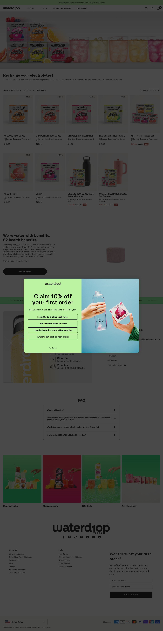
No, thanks (53, 348)
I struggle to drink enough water (52, 317)
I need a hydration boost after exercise (53, 330)
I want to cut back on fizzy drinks (53, 336)
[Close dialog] (136, 281)
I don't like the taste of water (53, 323)
